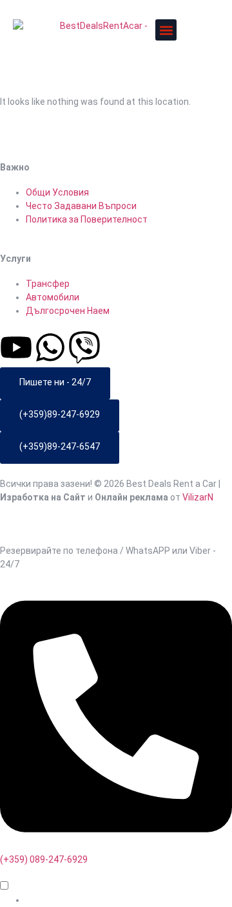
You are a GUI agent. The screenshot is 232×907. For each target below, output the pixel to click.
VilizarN (197, 497)
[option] (129, 900)
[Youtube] (16, 347)
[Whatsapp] (50, 347)
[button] (166, 30)
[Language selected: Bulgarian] (116, 893)
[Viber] (84, 347)
